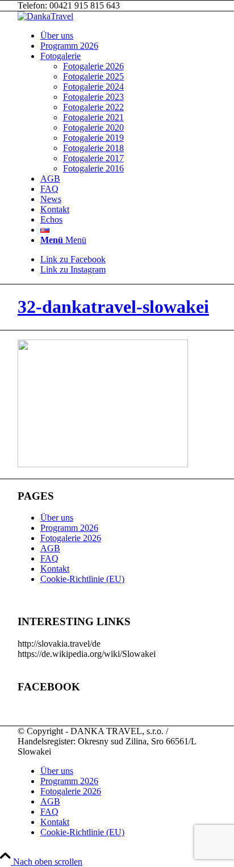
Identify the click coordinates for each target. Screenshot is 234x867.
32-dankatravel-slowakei (113, 306)
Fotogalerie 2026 (70, 538)
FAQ (49, 558)
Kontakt (54, 568)
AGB (50, 548)
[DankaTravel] (45, 16)
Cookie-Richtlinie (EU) (82, 579)
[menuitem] (128, 36)
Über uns (56, 517)
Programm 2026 (69, 528)
